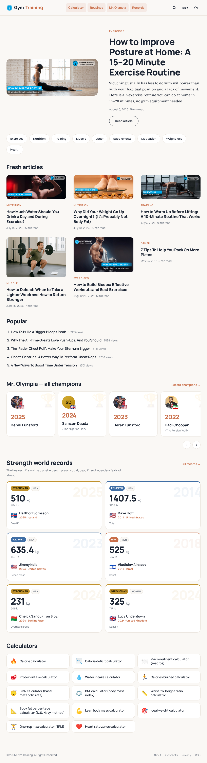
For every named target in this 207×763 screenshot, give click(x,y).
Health (14, 149)
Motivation (148, 138)
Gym (28, 7)
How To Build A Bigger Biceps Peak (38, 332)
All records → (192, 464)
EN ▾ (185, 7)
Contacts (171, 755)
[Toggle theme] (196, 7)
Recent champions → (186, 385)
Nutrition (39, 138)
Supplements (122, 138)
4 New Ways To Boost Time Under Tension (44, 365)
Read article (124, 121)
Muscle (81, 138)
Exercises (117, 31)
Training (61, 138)
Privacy (186, 755)
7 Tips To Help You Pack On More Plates (170, 252)
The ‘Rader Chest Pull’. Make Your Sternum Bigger (50, 348)
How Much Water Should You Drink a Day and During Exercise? (32, 216)
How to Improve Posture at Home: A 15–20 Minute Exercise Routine (150, 57)
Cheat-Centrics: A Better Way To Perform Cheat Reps (53, 357)
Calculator (76, 7)
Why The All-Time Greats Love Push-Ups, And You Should (56, 340)
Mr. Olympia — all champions (43, 383)
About (157, 755)
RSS (198, 755)
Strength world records (39, 462)
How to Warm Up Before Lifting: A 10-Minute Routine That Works (170, 214)
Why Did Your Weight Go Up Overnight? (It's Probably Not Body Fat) (101, 216)
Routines (96, 7)
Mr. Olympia (117, 7)
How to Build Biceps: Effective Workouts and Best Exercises (101, 287)
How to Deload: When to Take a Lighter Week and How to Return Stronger (36, 294)
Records (138, 7)
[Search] (174, 7)
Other (100, 138)
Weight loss (174, 138)
